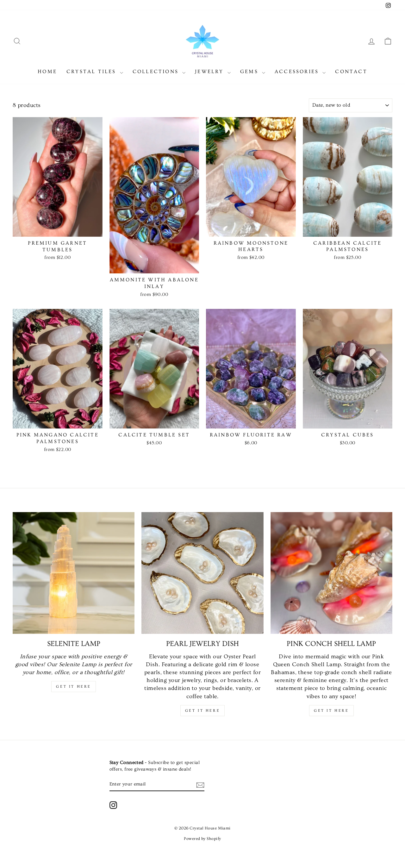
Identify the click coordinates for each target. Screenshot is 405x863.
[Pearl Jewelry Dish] (202, 573)
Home (47, 71)
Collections (157, 71)
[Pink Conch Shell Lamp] (331, 573)
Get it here (73, 687)
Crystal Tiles (92, 71)
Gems (250, 71)
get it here (202, 711)
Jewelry (210, 71)
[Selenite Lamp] (73, 573)
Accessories (298, 71)
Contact (351, 71)
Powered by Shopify (202, 838)
